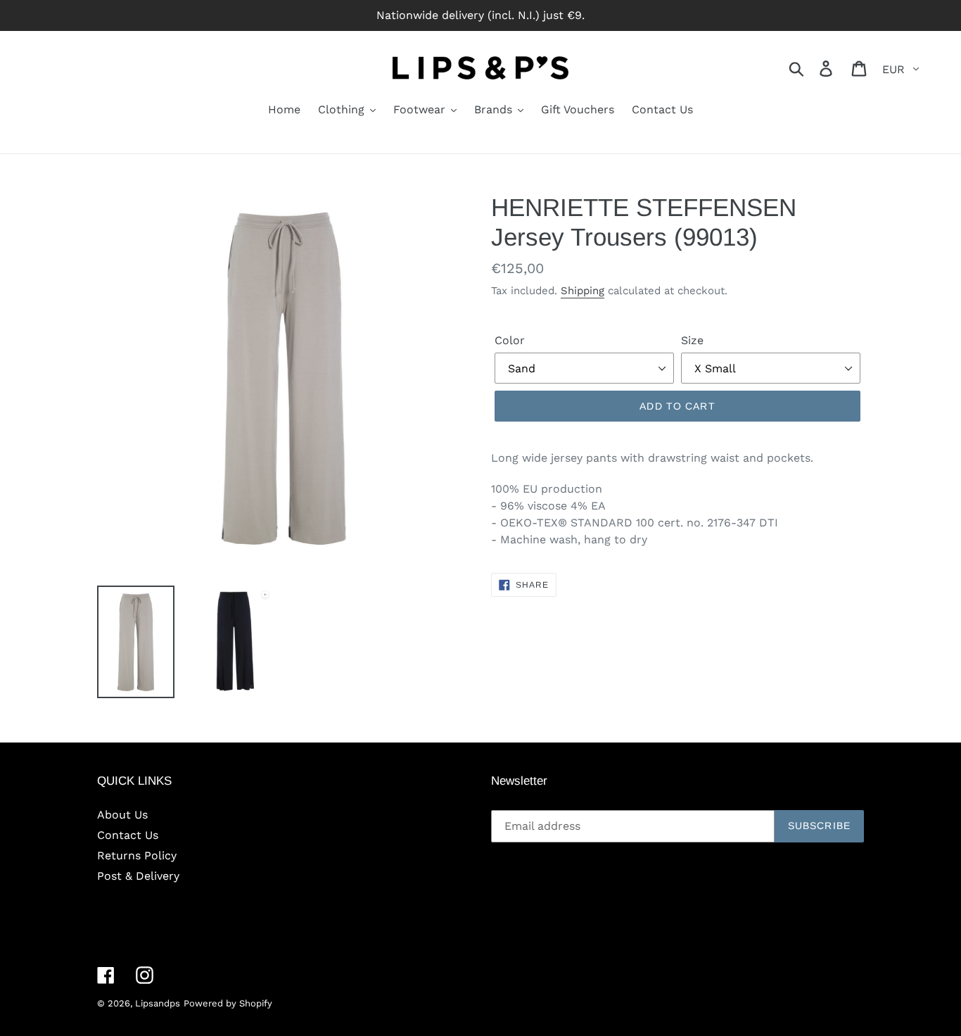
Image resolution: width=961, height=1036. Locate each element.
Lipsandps (157, 1003)
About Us (122, 814)
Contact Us (127, 835)
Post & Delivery (138, 876)
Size (692, 340)
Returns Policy (137, 855)
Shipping (582, 290)
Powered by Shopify (228, 1003)
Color (510, 340)
